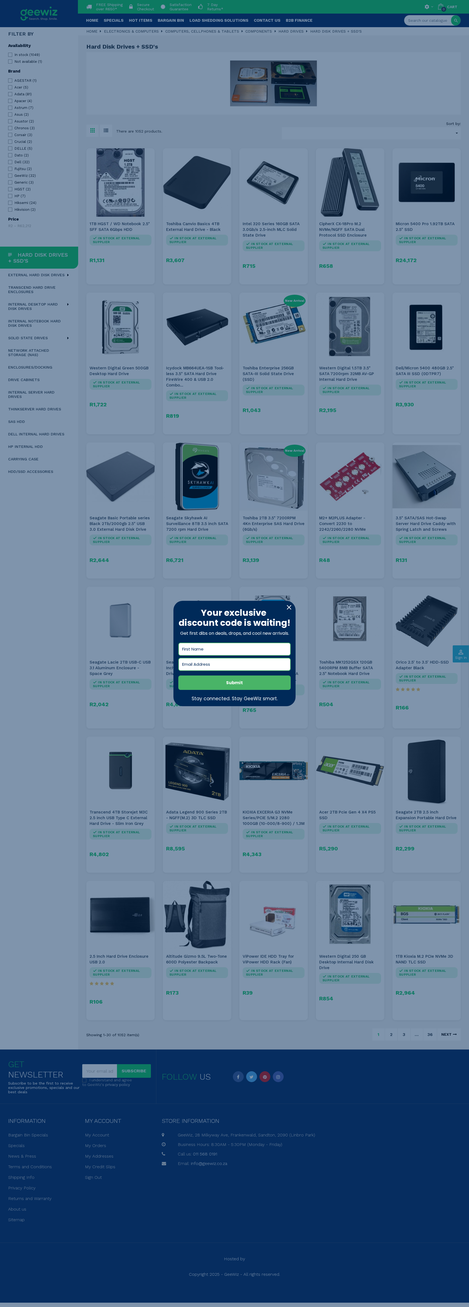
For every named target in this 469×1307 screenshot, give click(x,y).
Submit (234, 683)
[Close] (289, 607)
